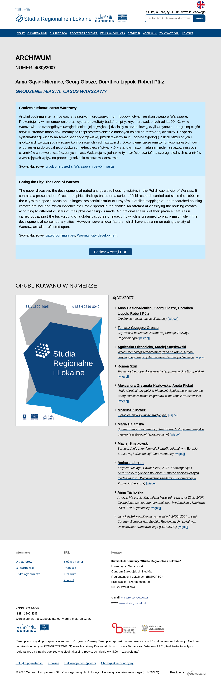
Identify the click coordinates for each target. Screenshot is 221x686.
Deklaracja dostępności (80, 663)
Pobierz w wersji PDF (110, 252)
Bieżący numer (73, 561)
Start (21, 33)
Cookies (53, 663)
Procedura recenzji (84, 33)
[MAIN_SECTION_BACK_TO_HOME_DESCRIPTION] (206, 672)
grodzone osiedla (59, 166)
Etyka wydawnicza (112, 33)
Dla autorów (58, 33)
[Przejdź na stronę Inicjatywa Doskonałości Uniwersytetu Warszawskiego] (124, 629)
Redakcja (134, 33)
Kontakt (187, 33)
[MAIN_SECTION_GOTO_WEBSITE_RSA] (122, 19)
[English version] (200, 6)
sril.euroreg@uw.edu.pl (134, 597)
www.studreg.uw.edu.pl (132, 603)
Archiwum (150, 33)
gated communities (60, 235)
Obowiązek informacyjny (117, 663)
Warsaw (83, 235)
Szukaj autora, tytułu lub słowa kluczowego (175, 12)
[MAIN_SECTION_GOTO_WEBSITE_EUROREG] (104, 19)
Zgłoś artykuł (169, 33)
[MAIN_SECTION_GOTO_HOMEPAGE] (54, 15)
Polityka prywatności (29, 663)
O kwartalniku (37, 33)
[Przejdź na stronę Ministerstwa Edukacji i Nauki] (152, 629)
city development (104, 235)
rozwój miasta (103, 166)
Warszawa (82, 166)
